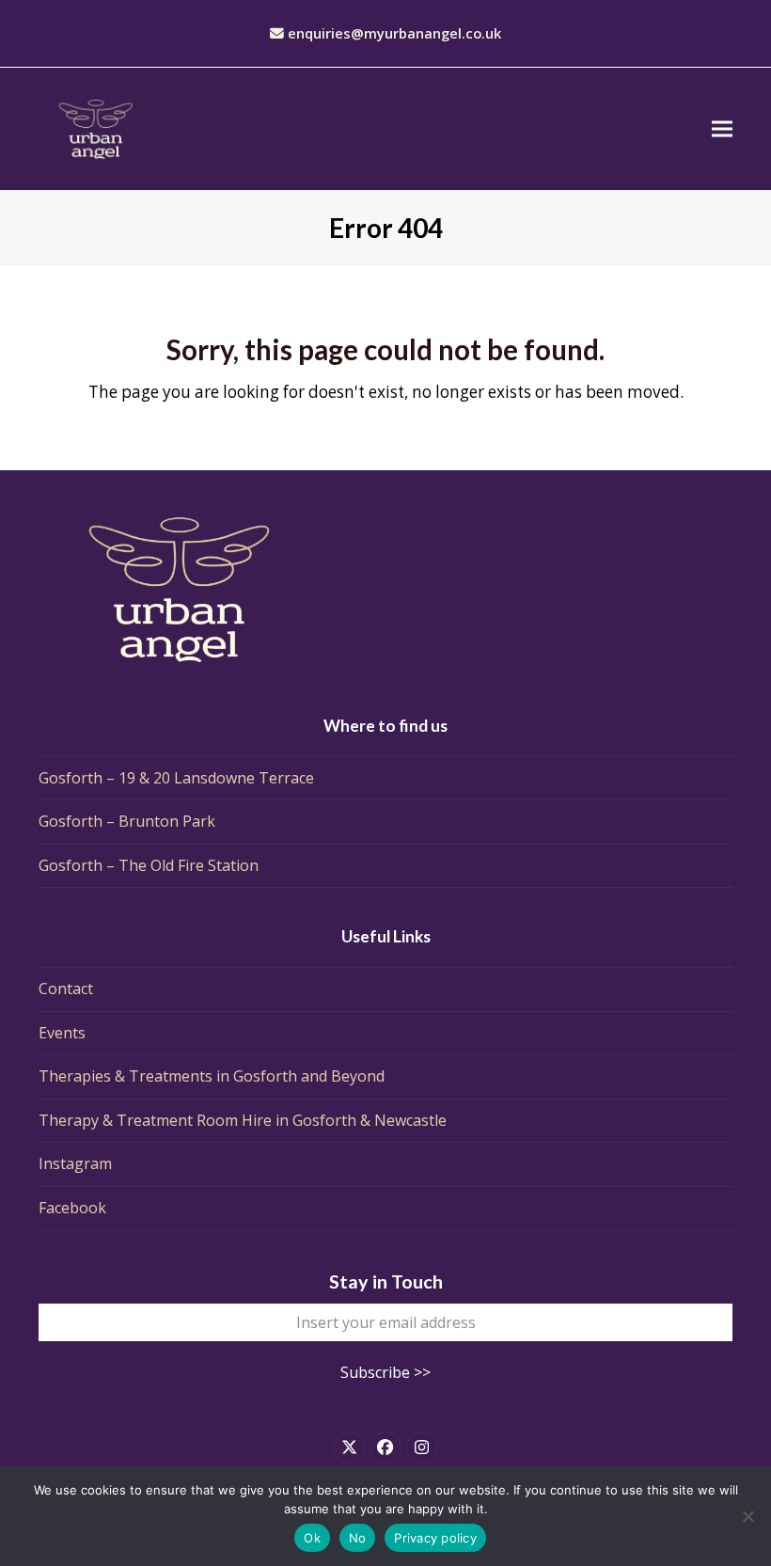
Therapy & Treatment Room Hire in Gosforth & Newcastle (243, 1120)
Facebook (72, 1207)
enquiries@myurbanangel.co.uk (394, 33)
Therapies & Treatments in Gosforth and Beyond (212, 1076)
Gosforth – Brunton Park (127, 821)
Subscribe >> (385, 1372)
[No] (747, 1516)
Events (62, 1032)
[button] (722, 128)
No (358, 1537)
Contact (66, 988)
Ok (312, 1537)
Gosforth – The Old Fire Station (149, 865)
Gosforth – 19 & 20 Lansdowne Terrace (176, 777)
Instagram (75, 1163)
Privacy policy (435, 1537)
